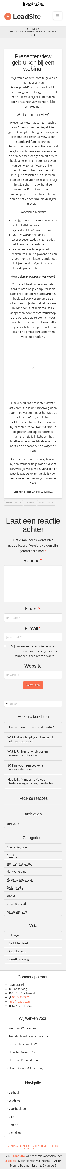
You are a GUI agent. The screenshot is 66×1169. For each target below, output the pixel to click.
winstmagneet (46, 503)
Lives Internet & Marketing (26, 1068)
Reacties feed (17, 951)
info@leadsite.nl (19, 1001)
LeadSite (14, 1101)
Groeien (12, 855)
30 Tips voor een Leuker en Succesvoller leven (26, 767)
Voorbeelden (17, 1109)
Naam (32, 609)
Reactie (32, 560)
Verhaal (14, 1092)
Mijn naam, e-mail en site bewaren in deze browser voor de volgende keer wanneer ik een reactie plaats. (35, 651)
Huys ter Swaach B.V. (22, 1052)
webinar (30, 503)
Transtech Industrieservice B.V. (29, 1036)
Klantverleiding (16, 872)
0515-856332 (20, 997)
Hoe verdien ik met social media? (30, 727)
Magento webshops (20, 879)
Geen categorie (17, 847)
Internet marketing (19, 863)
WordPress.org (19, 959)
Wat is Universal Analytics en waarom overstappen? (27, 753)
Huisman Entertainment (25, 1060)
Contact (14, 1125)
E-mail (32, 628)
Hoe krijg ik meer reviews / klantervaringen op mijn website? (30, 781)
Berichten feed (18, 943)
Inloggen (14, 935)
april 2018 (13, 824)
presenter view (13, 503)
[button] (57, 16)
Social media (15, 887)
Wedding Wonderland (23, 1028)
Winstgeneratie (17, 911)
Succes (11, 896)
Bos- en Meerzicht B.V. (23, 1044)
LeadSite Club (34, 3)
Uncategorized (16, 904)
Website (33, 666)
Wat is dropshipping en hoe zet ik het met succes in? (30, 739)
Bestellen (15, 1133)
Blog (11, 1117)
